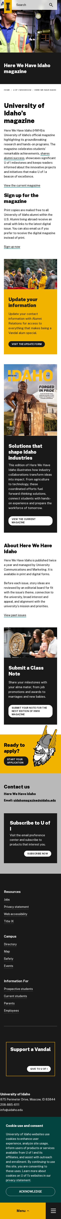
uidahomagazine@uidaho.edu (35, 800)
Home (7, 90)
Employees (11, 1010)
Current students (15, 996)
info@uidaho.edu (11, 1110)
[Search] (51, 5)
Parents (9, 1003)
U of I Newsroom (22, 90)
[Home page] (8, 6)
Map (7, 951)
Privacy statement (16, 907)
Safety (8, 958)
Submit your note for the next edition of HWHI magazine (29, 711)
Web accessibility (15, 914)
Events (8, 966)
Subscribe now (37, 853)
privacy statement (18, 1180)
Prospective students (18, 989)
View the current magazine (22, 185)
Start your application (15, 761)
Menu (21, 1211)
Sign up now (12, 246)
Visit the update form (27, 344)
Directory (10, 944)
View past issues (15, 615)
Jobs (7, 899)
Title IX (9, 921)
